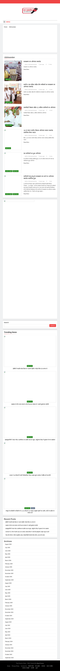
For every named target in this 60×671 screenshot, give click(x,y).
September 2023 (9, 657)
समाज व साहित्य (50, 666)
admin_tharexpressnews (31, 64)
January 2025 (8, 605)
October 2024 (8, 615)
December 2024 (9, 609)
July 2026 (7, 547)
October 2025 (8, 576)
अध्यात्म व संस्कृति (9, 102)
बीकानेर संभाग (8, 79)
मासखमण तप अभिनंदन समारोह (32, 61)
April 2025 (7, 596)
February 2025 (8, 602)
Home (8, 666)
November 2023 (9, 651)
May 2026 (7, 554)
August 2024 (8, 622)
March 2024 (8, 638)
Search (6, 322)
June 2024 (7, 628)
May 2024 (7, 631)
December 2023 (9, 648)
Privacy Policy (15, 666)
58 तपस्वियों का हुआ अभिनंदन (32, 153)
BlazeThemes (40, 663)
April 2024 (7, 635)
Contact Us (24, 666)
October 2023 (8, 654)
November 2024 (9, 612)
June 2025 (7, 589)
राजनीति (32, 667)
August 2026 (8, 544)
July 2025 (7, 586)
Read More (26, 69)
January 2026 (8, 567)
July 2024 (7, 625)
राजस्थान (32, 508)
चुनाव (37, 667)
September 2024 (9, 618)
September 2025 (9, 580)
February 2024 (8, 641)
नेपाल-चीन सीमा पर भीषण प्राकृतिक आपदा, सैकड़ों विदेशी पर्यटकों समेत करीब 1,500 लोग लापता (25, 535)
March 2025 (8, 599)
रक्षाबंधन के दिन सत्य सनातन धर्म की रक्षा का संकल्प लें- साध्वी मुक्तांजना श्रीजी (30, 404)
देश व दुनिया (37, 666)
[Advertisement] (30, 40)
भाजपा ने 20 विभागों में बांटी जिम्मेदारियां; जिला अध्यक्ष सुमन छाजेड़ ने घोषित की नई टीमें (30, 475)
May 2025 (7, 593)
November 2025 (9, 573)
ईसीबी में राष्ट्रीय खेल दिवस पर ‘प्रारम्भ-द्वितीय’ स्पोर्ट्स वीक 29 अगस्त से (30, 368)
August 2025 (8, 583)
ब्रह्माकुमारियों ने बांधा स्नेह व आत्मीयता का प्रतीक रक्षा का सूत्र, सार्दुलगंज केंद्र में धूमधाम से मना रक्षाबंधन (30, 439)
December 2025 (9, 570)
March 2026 (8, 560)
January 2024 (8, 644)
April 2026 (7, 557)
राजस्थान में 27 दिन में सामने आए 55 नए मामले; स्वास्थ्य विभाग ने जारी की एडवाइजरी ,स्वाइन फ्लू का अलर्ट (27, 531)
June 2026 (7, 550)
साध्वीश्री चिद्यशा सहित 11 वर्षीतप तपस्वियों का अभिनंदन (39, 107)
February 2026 (8, 563)
